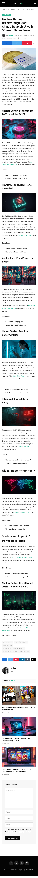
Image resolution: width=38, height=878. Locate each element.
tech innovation (24, 651)
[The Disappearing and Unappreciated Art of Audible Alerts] (19, 695)
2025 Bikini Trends (19, 376)
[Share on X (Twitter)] (17, 43)
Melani (10, 35)
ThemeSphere (29, 869)
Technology (6, 14)
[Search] (35, 3)
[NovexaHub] (19, 3)
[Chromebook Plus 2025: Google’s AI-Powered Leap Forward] (19, 726)
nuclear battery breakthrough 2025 (13, 648)
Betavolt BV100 (7, 645)
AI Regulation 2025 (24, 446)
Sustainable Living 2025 (21, 512)
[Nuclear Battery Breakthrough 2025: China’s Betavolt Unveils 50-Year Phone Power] (19, 59)
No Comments (12, 38)
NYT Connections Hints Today (22, 557)
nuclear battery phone (10, 651)
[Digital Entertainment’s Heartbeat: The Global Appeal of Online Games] (19, 756)
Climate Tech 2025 (24, 235)
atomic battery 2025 (21, 642)
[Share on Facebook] (7, 43)
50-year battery (7, 642)
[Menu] (3, 3)
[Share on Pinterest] (27, 43)
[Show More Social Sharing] (34, 43)
